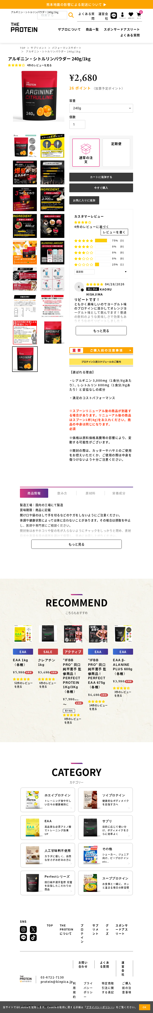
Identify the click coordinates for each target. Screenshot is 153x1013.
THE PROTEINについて (67, 929)
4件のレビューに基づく (91, 227)
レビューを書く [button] (114, 232)
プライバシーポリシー (99, 1007)
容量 (72, 100)
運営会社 (123, 968)
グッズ (107, 929)
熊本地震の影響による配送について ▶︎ (76, 4)
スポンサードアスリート (122, 929)
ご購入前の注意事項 (126, 987)
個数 (72, 117)
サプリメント (39, 47)
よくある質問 (104, 964)
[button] (17, 65)
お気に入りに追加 (84, 200)
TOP (23, 47)
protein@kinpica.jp (57, 981)
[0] (138, 18)
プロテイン (82, 933)
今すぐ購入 (101, 187)
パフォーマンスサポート (67, 47)
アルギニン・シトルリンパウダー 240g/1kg (53, 51)
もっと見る (101, 330)
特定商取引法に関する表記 (108, 987)
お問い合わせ (83, 964)
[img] (95, 284)
